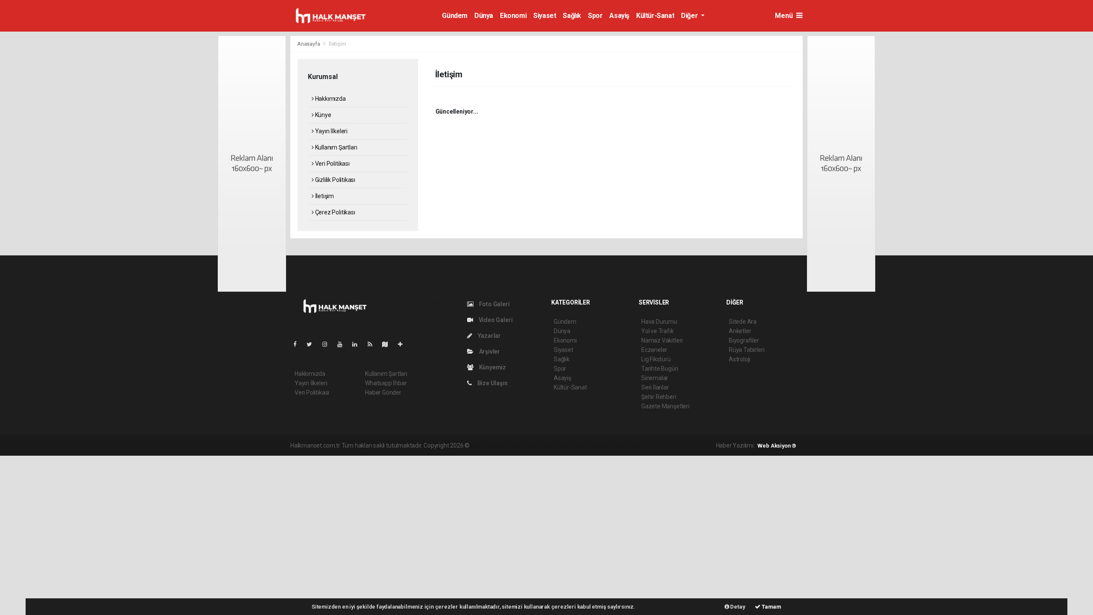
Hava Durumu (659, 321)
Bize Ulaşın (492, 383)
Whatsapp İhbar (385, 383)
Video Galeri (494, 319)
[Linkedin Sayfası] (358, 344)
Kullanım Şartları (335, 147)
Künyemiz (492, 367)
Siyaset (544, 16)
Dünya (483, 16)
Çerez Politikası (334, 212)
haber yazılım (593, 445)
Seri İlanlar (655, 387)
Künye (322, 114)
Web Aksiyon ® (776, 445)
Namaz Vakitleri (662, 340)
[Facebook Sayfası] (298, 344)
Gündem (455, 16)
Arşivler (489, 351)
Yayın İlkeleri (331, 131)
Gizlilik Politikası (334, 179)
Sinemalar (654, 378)
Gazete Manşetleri (665, 406)
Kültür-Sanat (655, 16)
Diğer (690, 16)
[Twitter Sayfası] (313, 344)
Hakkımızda (330, 98)
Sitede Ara (743, 321)
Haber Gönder (383, 392)
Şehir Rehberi (658, 396)
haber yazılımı (489, 445)
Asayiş (619, 16)
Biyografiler (744, 340)
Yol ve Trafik (657, 331)
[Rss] (373, 344)
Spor (595, 16)
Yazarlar (488, 335)
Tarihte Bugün (659, 368)
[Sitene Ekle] (403, 344)
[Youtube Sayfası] (343, 344)
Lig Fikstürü (656, 359)
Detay (737, 606)
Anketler (740, 331)
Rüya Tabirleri (746, 349)
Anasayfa (309, 44)
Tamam (770, 606)
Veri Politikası (332, 163)
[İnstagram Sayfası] (328, 344)
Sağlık (572, 16)
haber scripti (559, 445)
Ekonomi (513, 16)
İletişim (324, 196)
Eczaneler (654, 349)
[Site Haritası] (388, 344)
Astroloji (739, 359)
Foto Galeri (494, 304)
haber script (627, 445)
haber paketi (525, 445)
